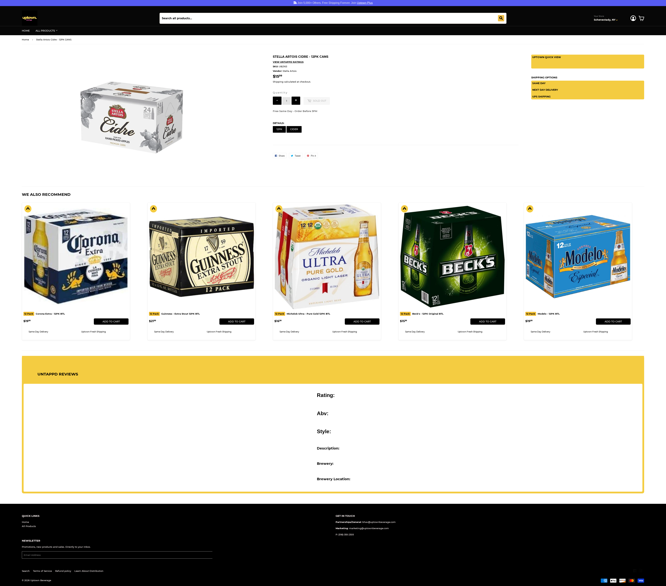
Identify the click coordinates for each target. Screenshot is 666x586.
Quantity (280, 92)
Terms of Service (42, 571)
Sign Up (219, 555)
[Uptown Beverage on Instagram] (640, 571)
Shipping (278, 81)
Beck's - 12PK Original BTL (422, 313)
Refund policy (63, 571)
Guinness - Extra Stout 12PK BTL (175, 313)
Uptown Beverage (40, 580)
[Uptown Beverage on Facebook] (635, 571)
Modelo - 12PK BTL (543, 313)
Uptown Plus (365, 2)
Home (26, 30)
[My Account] (633, 18)
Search (26, 571)
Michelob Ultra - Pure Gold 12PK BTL (302, 313)
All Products (46, 30)
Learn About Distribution (88, 571)
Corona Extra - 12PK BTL (44, 313)
